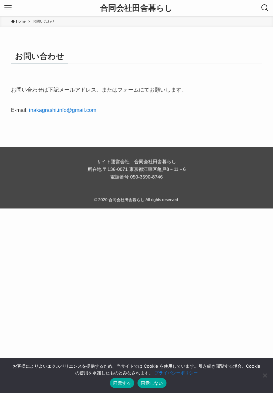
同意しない (152, 383)
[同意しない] (264, 375)
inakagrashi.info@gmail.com (62, 110)
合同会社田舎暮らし (136, 8)
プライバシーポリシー (176, 372)
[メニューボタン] (8, 8)
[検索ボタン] (265, 8)
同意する (122, 383)
